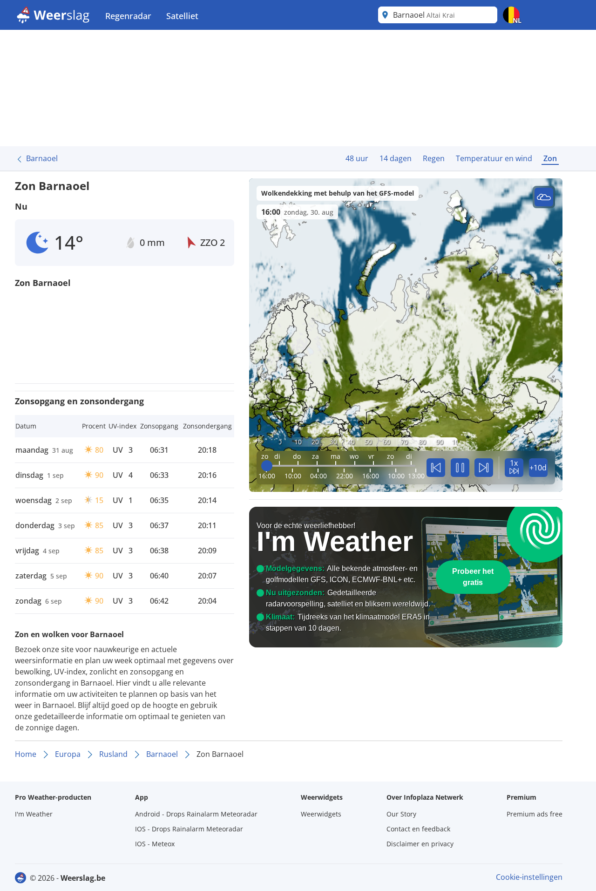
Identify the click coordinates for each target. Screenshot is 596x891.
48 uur (356, 158)
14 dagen (395, 158)
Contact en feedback (418, 828)
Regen (434, 158)
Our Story (401, 813)
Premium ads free (534, 813)
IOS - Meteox (155, 843)
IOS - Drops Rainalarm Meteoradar (189, 828)
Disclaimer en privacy (420, 843)
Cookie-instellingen (529, 877)
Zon (550, 158)
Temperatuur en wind (494, 158)
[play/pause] (460, 467)
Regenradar (128, 15)
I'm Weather (34, 813)
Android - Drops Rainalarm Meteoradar (196, 813)
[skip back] (436, 467)
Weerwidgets (321, 813)
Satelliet (182, 15)
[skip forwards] (483, 467)
